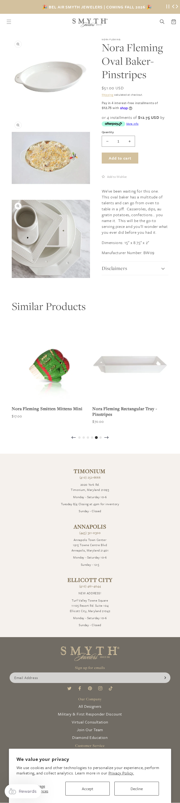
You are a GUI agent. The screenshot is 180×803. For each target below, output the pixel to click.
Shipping (107, 95)
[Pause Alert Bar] (167, 7)
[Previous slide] (73, 438)
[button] (114, 176)
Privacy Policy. (121, 773)
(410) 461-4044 (90, 586)
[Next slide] (106, 438)
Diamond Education (90, 737)
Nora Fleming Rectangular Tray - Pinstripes (124, 411)
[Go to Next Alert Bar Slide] (177, 7)
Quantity (108, 132)
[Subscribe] (165, 677)
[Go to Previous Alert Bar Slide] (173, 7)
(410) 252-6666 (90, 477)
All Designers (90, 706)
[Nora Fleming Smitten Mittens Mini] (50, 364)
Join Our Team (90, 730)
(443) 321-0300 (90, 532)
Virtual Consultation (90, 722)
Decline (137, 789)
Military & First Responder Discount (90, 714)
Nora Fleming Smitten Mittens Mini (47, 408)
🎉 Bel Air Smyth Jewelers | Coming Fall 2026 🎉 (97, 7)
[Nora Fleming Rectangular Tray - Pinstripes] (130, 364)
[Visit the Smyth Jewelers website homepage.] (90, 22)
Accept (87, 789)
